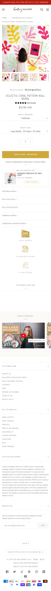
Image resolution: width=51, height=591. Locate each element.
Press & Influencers (10, 428)
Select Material (25, 115)
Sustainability (7, 432)
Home (4, 18)
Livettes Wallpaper (17, 559)
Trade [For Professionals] (25, 563)
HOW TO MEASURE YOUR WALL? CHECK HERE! (26, 162)
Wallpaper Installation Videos (14, 377)
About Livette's (8, 417)
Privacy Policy (8, 399)
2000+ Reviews (8, 421)
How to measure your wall (12, 381)
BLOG (42, 559)
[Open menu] (5, 10)
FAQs (4, 388)
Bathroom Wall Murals (22, 18)
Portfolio (6, 425)
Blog (4, 443)
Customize (6, 385)
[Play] (25, 56)
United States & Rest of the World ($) (25, 552)
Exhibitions (6, 439)
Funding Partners (9, 435)
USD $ (24, 543)
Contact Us (6, 374)
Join (43, 525)
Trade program (8, 446)
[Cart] (40, 10)
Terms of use (7, 396)
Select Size (26, 128)
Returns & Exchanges (10, 392)
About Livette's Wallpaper (25, 566)
